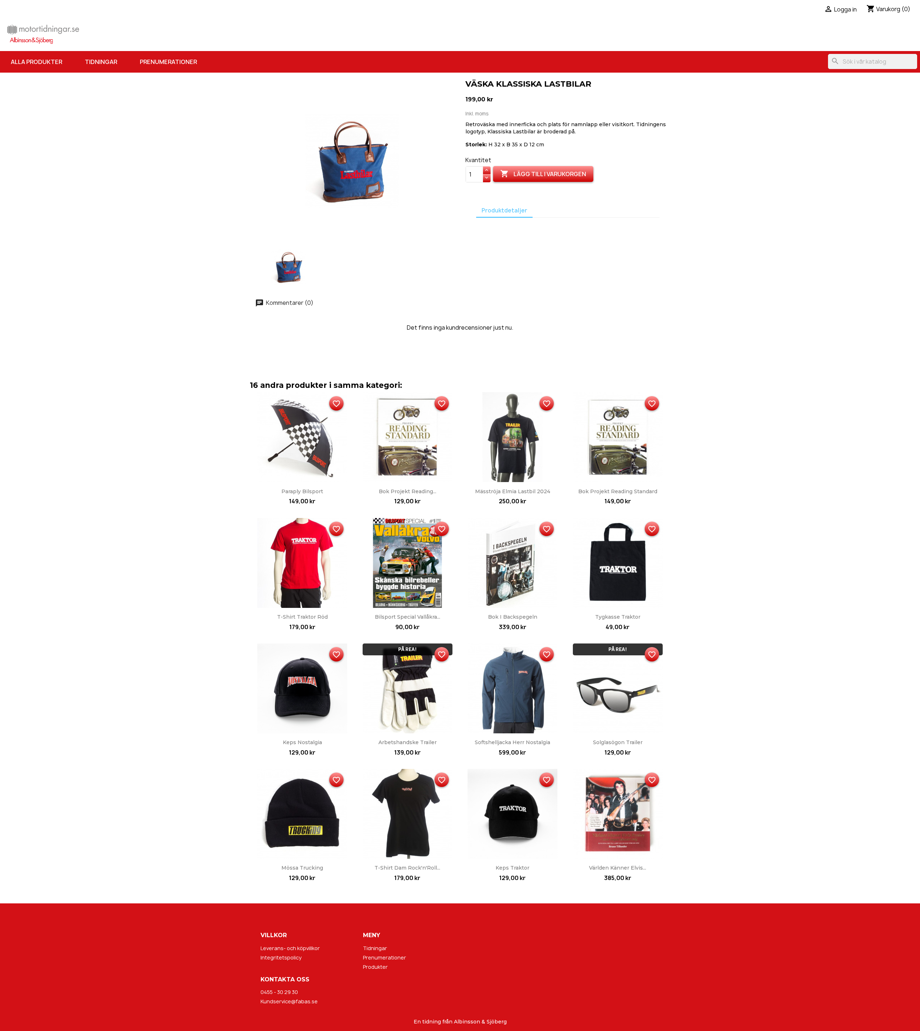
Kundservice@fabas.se (289, 1001)
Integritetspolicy (281, 957)
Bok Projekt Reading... (407, 491)
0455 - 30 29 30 (279, 992)
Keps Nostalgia (302, 742)
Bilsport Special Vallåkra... (407, 617)
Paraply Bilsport (302, 491)
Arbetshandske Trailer (407, 742)
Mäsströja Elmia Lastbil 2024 (512, 491)
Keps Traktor (512, 868)
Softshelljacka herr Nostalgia (512, 742)
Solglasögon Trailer (618, 742)
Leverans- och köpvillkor (290, 948)
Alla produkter (36, 62)
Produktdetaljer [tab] (504, 210)
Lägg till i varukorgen (543, 173)
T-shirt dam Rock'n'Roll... (407, 868)
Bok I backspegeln (512, 617)
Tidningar (101, 62)
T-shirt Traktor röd (302, 617)
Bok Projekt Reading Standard (617, 491)
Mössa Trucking (302, 868)
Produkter (375, 966)
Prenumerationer (168, 62)
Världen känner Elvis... (617, 868)
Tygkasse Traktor (617, 617)
